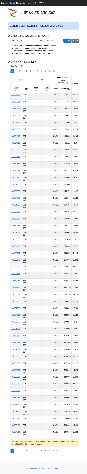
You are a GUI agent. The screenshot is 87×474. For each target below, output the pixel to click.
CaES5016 (15, 267)
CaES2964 (15, 253)
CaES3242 (15, 391)
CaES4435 (15, 246)
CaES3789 (15, 301)
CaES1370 (15, 404)
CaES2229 (15, 377)
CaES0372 (15, 157)
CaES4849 (15, 336)
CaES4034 (15, 294)
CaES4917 (15, 177)
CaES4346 (15, 122)
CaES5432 (15, 342)
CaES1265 (15, 411)
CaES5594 (15, 108)
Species (41, 3)
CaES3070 (15, 356)
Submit (67, 41)
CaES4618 (15, 143)
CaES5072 (15, 281)
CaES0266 (15, 322)
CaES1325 (15, 184)
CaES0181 (15, 164)
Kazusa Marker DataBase (13, 3)
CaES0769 (15, 370)
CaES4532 (15, 225)
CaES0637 (15, 398)
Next (55, 71)
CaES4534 (15, 432)
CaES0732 (15, 95)
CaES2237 (15, 287)
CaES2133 (15, 274)
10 (45, 71)
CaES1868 (15, 205)
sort (65, 77)
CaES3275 (15, 384)
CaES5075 (15, 212)
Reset (75, 41)
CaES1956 (15, 329)
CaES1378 (15, 232)
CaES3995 (15, 129)
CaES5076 (15, 260)
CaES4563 (15, 315)
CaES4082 (15, 198)
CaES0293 (15, 191)
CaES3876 (15, 150)
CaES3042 (15, 418)
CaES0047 (15, 102)
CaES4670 (15, 363)
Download (32, 3)
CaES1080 (15, 308)
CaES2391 (15, 219)
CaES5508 (15, 115)
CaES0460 (15, 425)
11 (50, 71)
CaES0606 (15, 239)
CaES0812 (15, 170)
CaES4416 (15, 136)
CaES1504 (15, 349)
